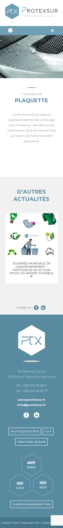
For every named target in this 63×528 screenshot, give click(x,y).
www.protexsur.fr (31, 399)
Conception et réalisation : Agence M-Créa (31, 523)
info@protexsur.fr (31, 405)
